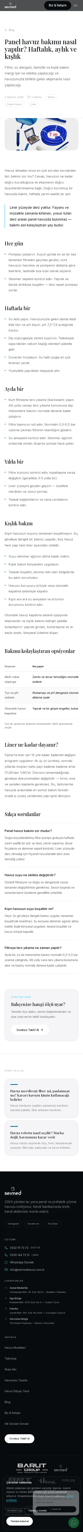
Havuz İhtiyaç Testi (17, 1391)
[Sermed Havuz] (60, 1468)
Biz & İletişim (58, 5)
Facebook (33, 1223)
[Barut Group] (32, 1468)
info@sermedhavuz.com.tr (27, 1269)
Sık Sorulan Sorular (17, 1423)
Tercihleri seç (14, 1510)
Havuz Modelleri (15, 1347)
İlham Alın (10, 1369)
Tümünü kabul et (19, 1521)
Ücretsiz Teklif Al (28, 1030)
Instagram (13, 1223)
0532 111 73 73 (25, 1247)
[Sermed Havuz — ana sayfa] (10, 5)
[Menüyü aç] (76, 5)
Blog (11, 29)
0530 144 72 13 (24, 1255)
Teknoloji (10, 1358)
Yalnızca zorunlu (37, 1510)
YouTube (53, 1223)
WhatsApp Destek (22, 1262)
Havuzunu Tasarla (16, 1380)
